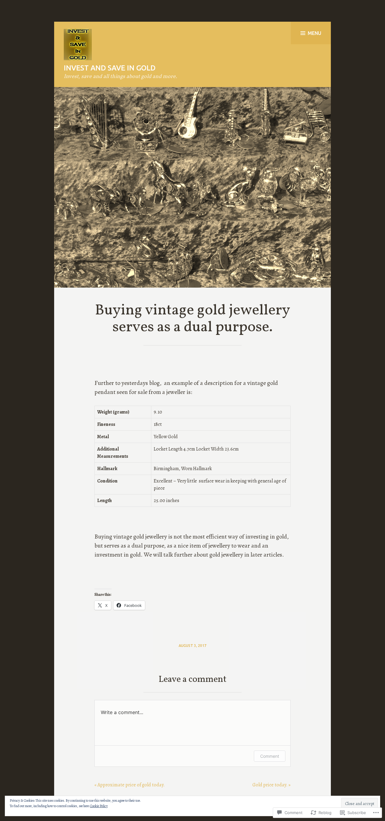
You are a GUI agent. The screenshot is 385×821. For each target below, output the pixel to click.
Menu (314, 33)
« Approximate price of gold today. (129, 785)
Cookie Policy (99, 806)
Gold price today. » (271, 785)
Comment (269, 756)
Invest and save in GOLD (110, 68)
